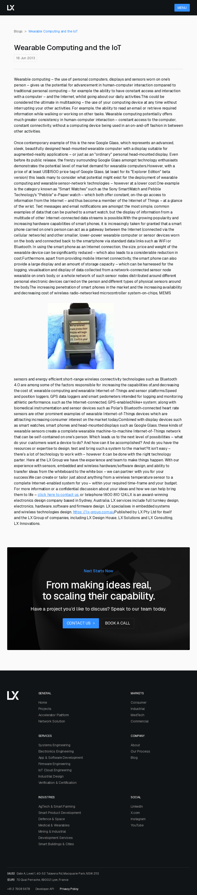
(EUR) (37, 880)
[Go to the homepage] (10, 7)
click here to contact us (58, 494)
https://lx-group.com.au (93, 512)
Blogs (18, 31)
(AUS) (53, 874)
